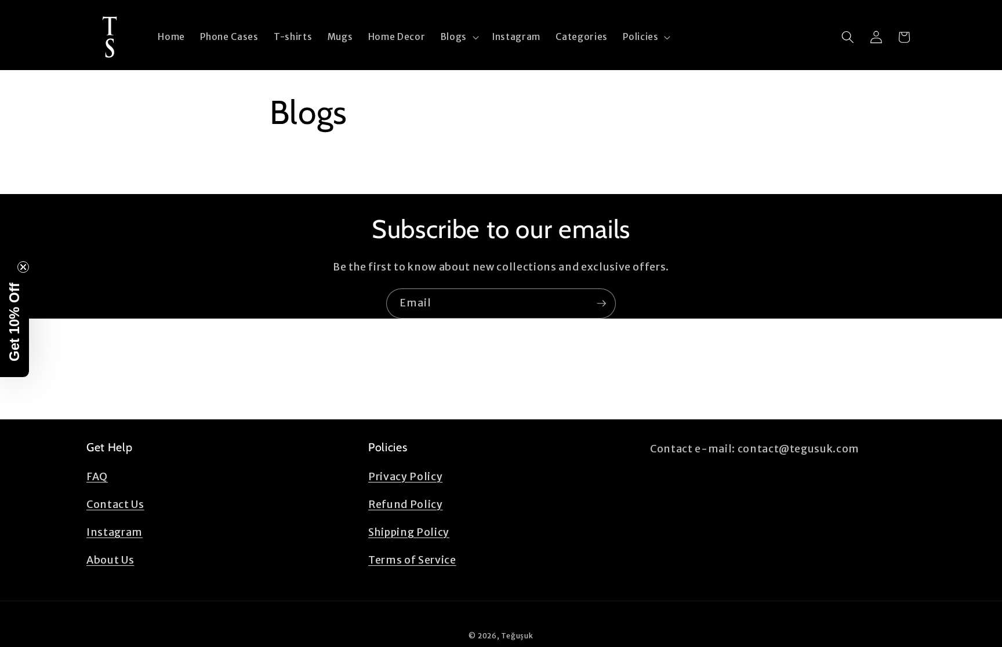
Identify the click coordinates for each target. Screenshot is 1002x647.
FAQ (97, 476)
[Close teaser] (23, 267)
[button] (458, 37)
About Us (110, 560)
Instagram (114, 532)
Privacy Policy (405, 476)
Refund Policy (405, 504)
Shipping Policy (408, 532)
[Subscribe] (601, 303)
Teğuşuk (517, 635)
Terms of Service (412, 560)
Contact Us (115, 504)
